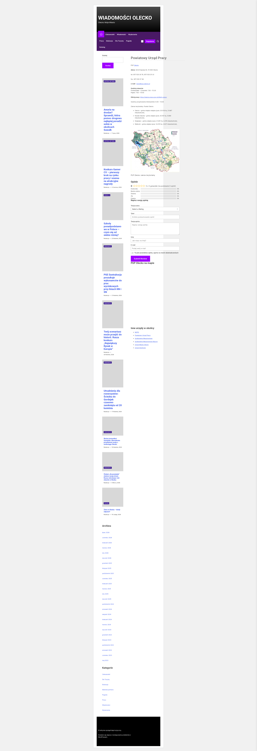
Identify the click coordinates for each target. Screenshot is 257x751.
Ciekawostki (110, 34)
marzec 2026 (106, 548)
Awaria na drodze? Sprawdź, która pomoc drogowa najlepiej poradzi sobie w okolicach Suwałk (113, 119)
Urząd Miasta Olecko (142, 345)
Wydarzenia (132, 34)
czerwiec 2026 (107, 537)
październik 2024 (108, 604)
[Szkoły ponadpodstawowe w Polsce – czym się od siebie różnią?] (112, 206)
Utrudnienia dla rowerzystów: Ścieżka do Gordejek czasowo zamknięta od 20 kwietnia (113, 399)
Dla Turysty (119, 41)
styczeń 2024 (106, 630)
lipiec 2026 (105, 532)
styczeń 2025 (106, 599)
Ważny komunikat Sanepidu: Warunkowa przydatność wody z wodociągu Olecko (112, 441)
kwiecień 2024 (107, 619)
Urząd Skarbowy (140, 348)
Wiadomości (121, 34)
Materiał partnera (109, 81)
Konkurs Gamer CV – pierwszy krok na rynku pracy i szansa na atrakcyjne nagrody (112, 176)
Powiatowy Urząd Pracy (143, 335)
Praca (101, 41)
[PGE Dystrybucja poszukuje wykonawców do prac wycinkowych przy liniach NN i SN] (112, 257)
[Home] (101, 34)
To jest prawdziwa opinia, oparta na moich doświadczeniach (156, 253)
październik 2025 (108, 573)
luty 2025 (105, 594)
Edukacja (109, 41)
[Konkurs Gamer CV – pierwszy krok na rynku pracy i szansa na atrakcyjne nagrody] (112, 152)
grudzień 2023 (107, 635)
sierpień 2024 (106, 614)
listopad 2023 (106, 640)
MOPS (137, 332)
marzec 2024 (106, 624)
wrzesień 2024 (107, 609)
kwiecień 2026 (107, 543)
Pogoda (129, 41)
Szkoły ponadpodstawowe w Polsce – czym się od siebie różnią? (112, 229)
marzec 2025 (106, 589)
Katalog (102, 47)
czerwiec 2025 (107, 578)
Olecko (136, 65)
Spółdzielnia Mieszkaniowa (143, 338)
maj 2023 (105, 660)
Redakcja (106, 133)
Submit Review (140, 259)
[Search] (158, 41)
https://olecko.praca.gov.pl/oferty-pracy (153, 97)
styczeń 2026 (106, 558)
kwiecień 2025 (107, 583)
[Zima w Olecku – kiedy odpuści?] (112, 497)
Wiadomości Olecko (125, 18)
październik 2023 (108, 645)
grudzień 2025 (107, 563)
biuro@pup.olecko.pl (143, 84)
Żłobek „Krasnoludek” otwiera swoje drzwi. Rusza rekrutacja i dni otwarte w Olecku (112, 477)
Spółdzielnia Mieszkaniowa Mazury (146, 341)
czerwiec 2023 (107, 655)
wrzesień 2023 (107, 650)
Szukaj (104, 55)
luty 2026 (105, 553)
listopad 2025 (106, 568)
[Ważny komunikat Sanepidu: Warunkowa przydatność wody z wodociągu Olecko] (112, 426)
